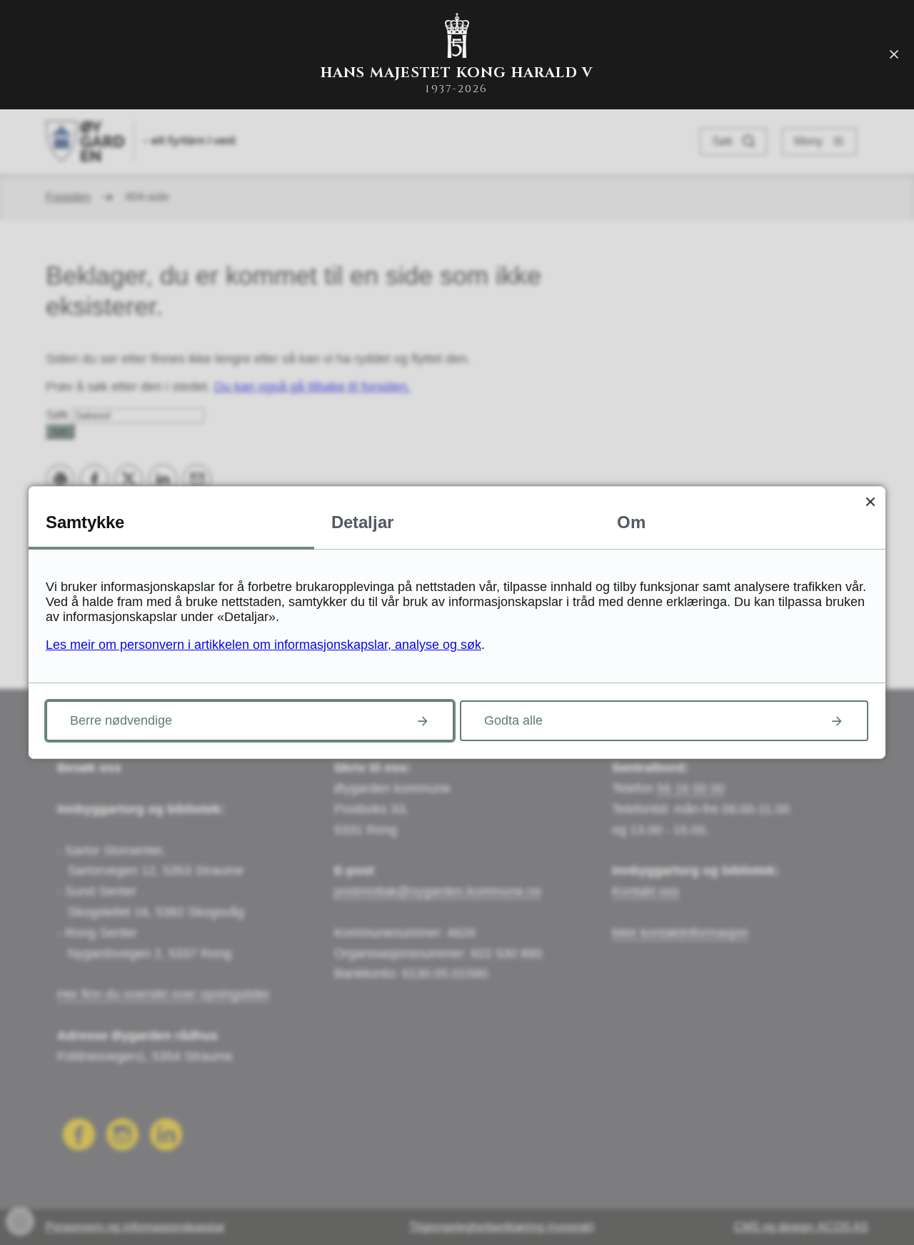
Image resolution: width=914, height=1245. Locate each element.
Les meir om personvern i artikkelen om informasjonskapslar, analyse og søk (263, 645)
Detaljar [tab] (362, 522)
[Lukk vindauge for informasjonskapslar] (870, 501)
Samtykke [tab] (85, 522)
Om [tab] (631, 522)
